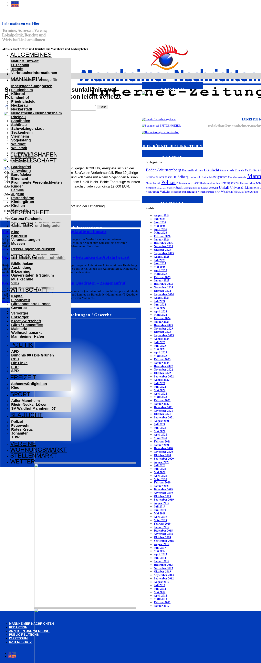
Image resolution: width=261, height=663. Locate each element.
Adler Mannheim (25, 401)
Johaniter (19, 433)
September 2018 (164, 540)
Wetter (22, 461)
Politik (21, 344)
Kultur (21, 225)
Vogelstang (21, 140)
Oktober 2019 (162, 496)
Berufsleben (21, 175)
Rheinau (18, 117)
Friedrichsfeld (23, 101)
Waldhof (18, 144)
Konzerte (19, 236)
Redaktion (18, 627)
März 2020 (160, 479)
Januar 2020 (161, 486)
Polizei (17, 422)
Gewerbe (19, 308)
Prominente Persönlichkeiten (36, 182)
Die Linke (19, 363)
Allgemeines (31, 54)
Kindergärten (22, 202)
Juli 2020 (159, 465)
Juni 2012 (160, 588)
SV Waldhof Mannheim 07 (33, 408)
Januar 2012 (161, 605)
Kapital (17, 296)
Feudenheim (22, 90)
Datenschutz (20, 642)
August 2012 (161, 582)
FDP (15, 367)
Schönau (19, 125)
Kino (15, 232)
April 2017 (160, 554)
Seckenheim (22, 132)
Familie (17, 190)
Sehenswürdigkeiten (29, 384)
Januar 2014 (161, 561)
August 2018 (161, 544)
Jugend (17, 194)
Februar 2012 (162, 602)
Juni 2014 (160, 558)
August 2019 (161, 503)
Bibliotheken (22, 264)
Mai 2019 (159, 513)
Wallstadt (19, 148)
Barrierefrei (21, 167)
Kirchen (18, 206)
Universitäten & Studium (32, 275)
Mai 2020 (159, 472)
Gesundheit (29, 212)
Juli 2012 (159, 585)
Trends (17, 69)
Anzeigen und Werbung (29, 631)
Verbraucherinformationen (34, 73)
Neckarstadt (21, 109)
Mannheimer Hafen (27, 336)
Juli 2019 (159, 506)
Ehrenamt (19, 179)
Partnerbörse (22, 198)
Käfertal (18, 94)
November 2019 (163, 493)
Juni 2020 (160, 469)
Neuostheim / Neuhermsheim (36, 113)
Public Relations (24, 634)
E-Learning (20, 271)
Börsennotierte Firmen (31, 304)
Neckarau (19, 105)
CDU (15, 359)
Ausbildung (21, 268)
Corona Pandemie (26, 219)
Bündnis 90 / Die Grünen (32, 355)
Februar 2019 (162, 523)
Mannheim (26, 79)
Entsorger (20, 317)
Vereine (23, 443)
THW (15, 437)
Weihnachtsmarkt (26, 333)
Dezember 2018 (163, 530)
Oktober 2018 (162, 537)
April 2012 (160, 595)
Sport (20, 394)
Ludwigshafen (34, 154)
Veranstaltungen (25, 240)
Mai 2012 (159, 592)
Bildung (23, 257)
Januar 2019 (161, 527)
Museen (18, 244)
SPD (15, 371)
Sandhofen (20, 121)
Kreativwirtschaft (26, 321)
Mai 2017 (159, 551)
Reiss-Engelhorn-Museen (33, 249)
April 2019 (160, 516)
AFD (15, 351)
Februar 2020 (162, 482)
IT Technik (20, 65)
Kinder (17, 186)
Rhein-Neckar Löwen (29, 405)
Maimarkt (19, 329)
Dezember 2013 (163, 565)
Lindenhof (20, 98)
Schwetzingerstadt (27, 129)
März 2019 (160, 520)
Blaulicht (26, 415)
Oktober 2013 (162, 571)
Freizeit (23, 377)
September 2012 (164, 578)
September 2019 (164, 499)
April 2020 (160, 475)
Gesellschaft (33, 160)
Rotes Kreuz (22, 429)
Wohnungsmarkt (38, 449)
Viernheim (20, 136)
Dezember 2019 (163, 489)
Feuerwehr (20, 426)
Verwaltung (21, 171)
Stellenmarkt (33, 455)
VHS (15, 283)
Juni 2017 (160, 547)
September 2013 (164, 575)
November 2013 (163, 568)
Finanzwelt (20, 300)
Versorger (19, 313)
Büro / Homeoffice (27, 325)
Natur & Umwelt (25, 61)
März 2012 (160, 599)
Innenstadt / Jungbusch (31, 86)
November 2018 (163, 534)
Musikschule (22, 279)
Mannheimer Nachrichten (31, 623)
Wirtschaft (29, 289)
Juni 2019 (160, 510)
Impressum (18, 638)
